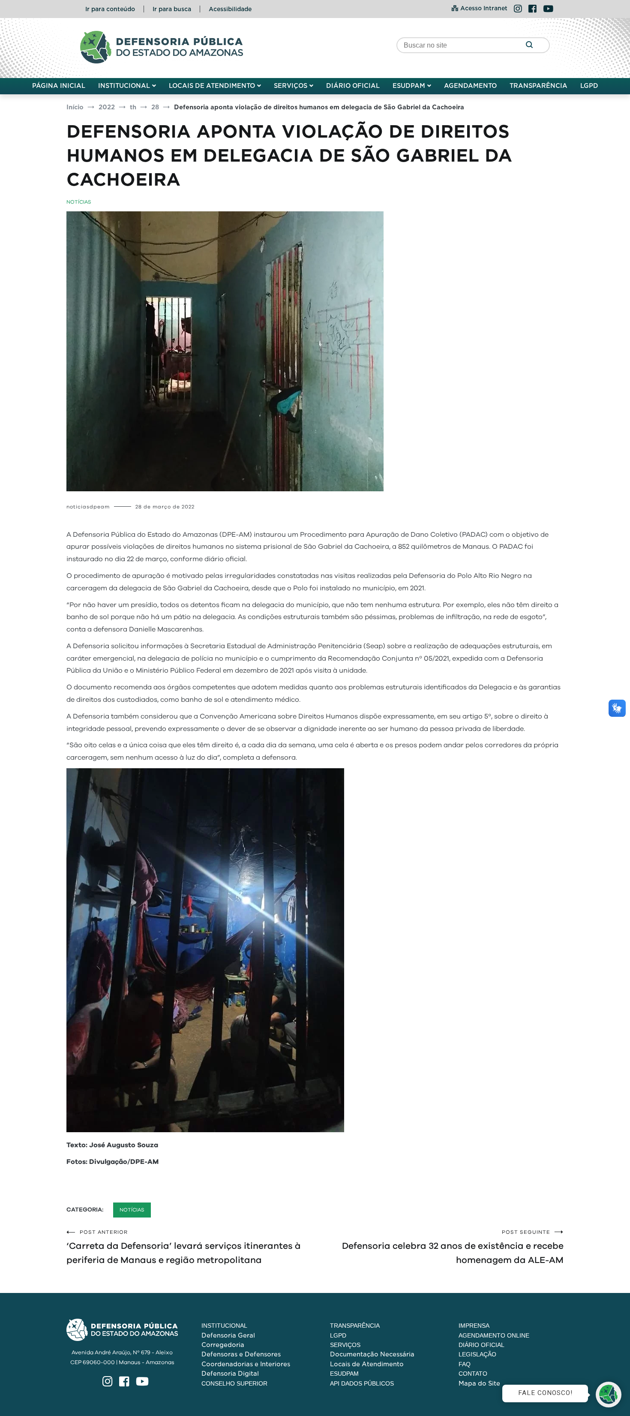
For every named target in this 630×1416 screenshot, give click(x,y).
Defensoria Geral (228, 1335)
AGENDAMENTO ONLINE (494, 1335)
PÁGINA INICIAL (58, 85)
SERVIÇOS (290, 85)
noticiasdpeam (88, 506)
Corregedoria (222, 1344)
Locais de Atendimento (367, 1364)
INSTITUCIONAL (124, 85)
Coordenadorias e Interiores (245, 1364)
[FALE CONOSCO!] (608, 1394)
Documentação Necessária (372, 1354)
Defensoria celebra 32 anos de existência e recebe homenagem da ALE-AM (453, 1247)
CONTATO (473, 1373)
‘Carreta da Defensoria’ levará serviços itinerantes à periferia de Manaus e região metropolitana (183, 1247)
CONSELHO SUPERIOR (234, 1383)
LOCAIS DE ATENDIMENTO (212, 85)
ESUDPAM (409, 85)
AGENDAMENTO (470, 85)
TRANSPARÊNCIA (538, 85)
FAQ (465, 1364)
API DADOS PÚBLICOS (362, 1383)
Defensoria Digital (230, 1373)
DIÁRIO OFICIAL (353, 85)
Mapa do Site (479, 1383)
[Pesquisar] (529, 45)
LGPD (589, 85)
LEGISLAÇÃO (477, 1354)
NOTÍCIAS (78, 201)
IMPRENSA (474, 1325)
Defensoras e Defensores (241, 1354)
